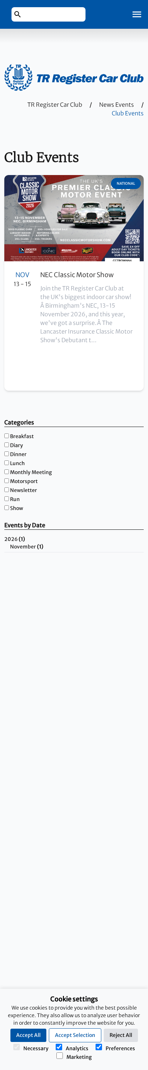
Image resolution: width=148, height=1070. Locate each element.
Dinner (18, 454)
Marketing (79, 1057)
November (26, 546)
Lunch (17, 463)
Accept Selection (75, 1035)
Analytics (77, 1048)
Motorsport (24, 481)
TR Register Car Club (54, 104)
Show (16, 508)
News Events (116, 104)
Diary (16, 445)
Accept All (28, 1035)
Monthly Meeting (31, 472)
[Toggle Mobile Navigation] (136, 14)
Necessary (35, 1048)
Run (15, 499)
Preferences (120, 1048)
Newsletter (23, 490)
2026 (14, 539)
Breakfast (22, 436)
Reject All (121, 1035)
